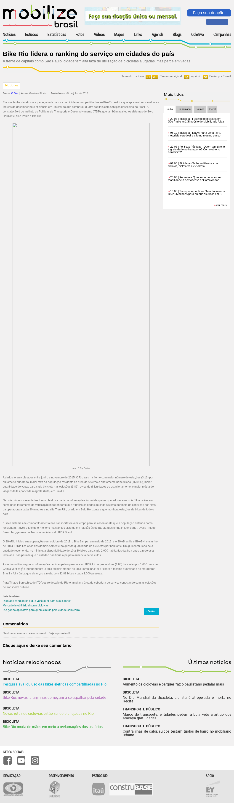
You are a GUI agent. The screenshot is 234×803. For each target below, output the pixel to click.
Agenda (157, 34)
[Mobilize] (40, 26)
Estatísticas (57, 34)
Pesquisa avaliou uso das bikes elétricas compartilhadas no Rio (54, 684)
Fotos (80, 34)
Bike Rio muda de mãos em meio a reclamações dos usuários (53, 726)
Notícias (9, 34)
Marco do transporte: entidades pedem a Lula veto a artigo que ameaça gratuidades (177, 716)
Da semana (184, 109)
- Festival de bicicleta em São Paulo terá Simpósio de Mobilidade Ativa (196, 120)
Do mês (200, 109)
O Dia (14, 93)
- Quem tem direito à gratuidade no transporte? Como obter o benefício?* (196, 149)
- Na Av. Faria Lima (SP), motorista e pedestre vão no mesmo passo (194, 134)
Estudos (31, 34)
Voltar (152, 611)
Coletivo (197, 34)
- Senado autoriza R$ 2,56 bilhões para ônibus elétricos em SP (197, 193)
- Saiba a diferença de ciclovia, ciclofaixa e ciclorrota (193, 165)
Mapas (119, 34)
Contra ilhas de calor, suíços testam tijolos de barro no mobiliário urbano (177, 733)
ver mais (221, 205)
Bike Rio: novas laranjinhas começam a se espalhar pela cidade (54, 697)
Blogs (177, 34)
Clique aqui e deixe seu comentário (37, 645)
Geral (212, 109)
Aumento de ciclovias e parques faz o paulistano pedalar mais (173, 684)
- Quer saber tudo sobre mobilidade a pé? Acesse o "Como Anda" (194, 179)
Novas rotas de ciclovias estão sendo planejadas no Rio (48, 713)
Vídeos (99, 34)
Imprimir (196, 76)
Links (138, 34)
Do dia (169, 109)
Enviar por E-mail (220, 76)
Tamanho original (171, 76)
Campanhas (222, 34)
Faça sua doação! (209, 13)
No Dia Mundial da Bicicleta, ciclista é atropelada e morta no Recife (177, 699)
